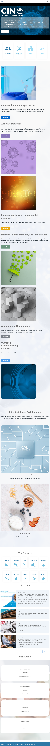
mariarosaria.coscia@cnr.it (25, 676)
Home (2, 744)
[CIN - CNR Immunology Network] (2, 1)
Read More (5, 31)
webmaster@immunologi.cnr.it (25, 728)
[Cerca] (47, 1)
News (19, 611)
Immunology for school (30, 744)
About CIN (8, 744)
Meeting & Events (21, 592)
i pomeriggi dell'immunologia (24, 636)
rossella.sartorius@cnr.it (25, 693)
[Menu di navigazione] (45, 1)
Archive (45, 651)
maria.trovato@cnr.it (25, 711)
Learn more (5, 117)
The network (15, 744)
